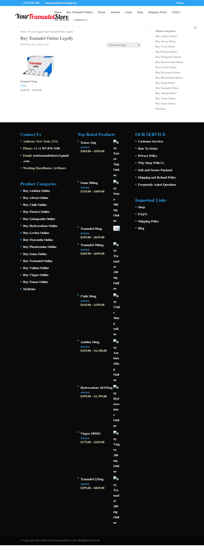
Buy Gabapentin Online (168, 57)
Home (58, 12)
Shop (140, 12)
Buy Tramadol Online (80, 12)
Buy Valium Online (166, 93)
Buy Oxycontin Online (168, 72)
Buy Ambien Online (166, 36)
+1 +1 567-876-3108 (46, 148)
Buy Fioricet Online (166, 51)
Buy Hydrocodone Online (169, 62)
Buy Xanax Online (166, 103)
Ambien (115, 12)
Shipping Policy (157, 12)
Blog (141, 228)
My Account (61, 20)
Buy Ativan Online (166, 41)
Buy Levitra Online (166, 67)
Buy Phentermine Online (169, 77)
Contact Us (80, 20)
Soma (128, 12)
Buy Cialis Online (165, 46)
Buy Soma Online (165, 82)
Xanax (102, 12)
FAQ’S (176, 12)
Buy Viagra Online (166, 98)
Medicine (161, 108)
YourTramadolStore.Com (62, 540)
